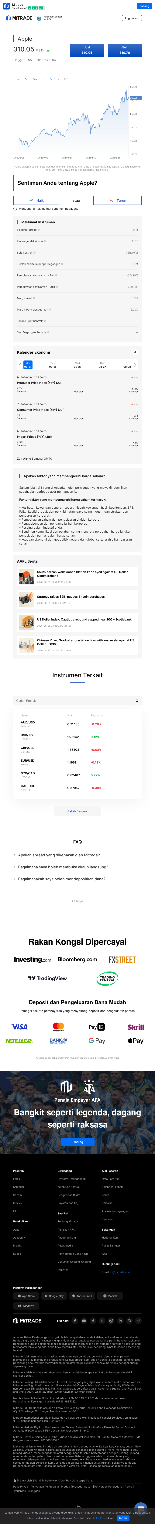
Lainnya (77, 901)
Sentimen (107, 1219)
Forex (16, 1178)
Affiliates (63, 1269)
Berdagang (65, 1170)
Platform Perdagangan (72, 1178)
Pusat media (65, 1245)
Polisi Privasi (20, 1486)
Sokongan (108, 1229)
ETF (15, 1211)
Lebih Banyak (77, 811)
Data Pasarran (110, 1178)
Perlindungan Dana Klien (73, 1253)
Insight (17, 1245)
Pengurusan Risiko (69, 1195)
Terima (123, 1518)
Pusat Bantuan (111, 1245)
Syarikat (63, 1213)
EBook (17, 1253)
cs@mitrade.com (120, 1272)
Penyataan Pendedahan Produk (50, 1486)
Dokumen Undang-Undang (74, 1261)
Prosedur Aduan (82, 1486)
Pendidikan (20, 1221)
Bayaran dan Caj (68, 1203)
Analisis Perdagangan (115, 1211)
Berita (105, 1195)
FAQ (104, 1253)
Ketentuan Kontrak (69, 1186)
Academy (19, 1237)
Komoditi (18, 1186)
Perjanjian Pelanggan (27, 1490)
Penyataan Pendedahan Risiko (113, 1486)
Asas (16, 1229)
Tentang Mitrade (68, 1221)
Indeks (17, 1203)
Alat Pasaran (110, 1170)
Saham (17, 1195)
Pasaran (18, 1170)
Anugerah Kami (67, 1237)
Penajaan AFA (66, 1229)
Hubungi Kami (110, 1237)
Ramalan (107, 1203)
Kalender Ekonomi (113, 1186)
